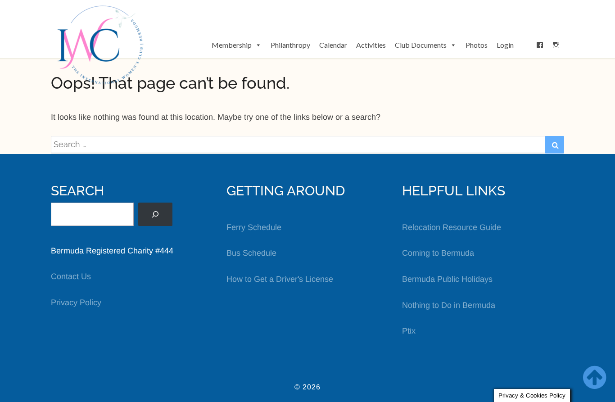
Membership (232, 45)
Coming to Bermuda (438, 252)
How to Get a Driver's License (279, 279)
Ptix (409, 330)
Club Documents (421, 45)
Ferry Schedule (253, 227)
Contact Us (71, 276)
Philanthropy (290, 45)
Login (505, 45)
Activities (371, 45)
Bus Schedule (251, 252)
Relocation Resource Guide (451, 227)
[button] (525, 45)
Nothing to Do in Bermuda (448, 305)
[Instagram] (556, 45)
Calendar (333, 45)
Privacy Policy (76, 302)
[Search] (155, 214)
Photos (477, 45)
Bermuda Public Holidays (447, 279)
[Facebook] (540, 45)
